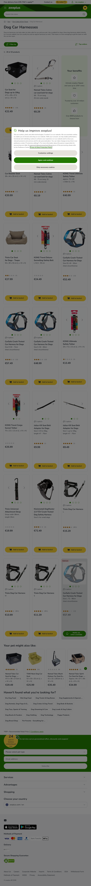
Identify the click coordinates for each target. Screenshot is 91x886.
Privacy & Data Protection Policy (41, 147)
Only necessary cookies (45, 167)
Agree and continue (45, 160)
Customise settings (45, 153)
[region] (45, 149)
